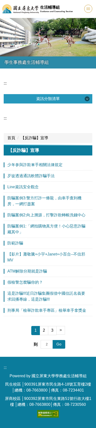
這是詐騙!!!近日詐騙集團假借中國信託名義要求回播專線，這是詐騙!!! (46, 296)
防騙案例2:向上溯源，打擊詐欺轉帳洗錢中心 (46, 215)
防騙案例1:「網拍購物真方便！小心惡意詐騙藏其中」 (46, 229)
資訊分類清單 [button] (48, 99)
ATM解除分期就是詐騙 (27, 271)
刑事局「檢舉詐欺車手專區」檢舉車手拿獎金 (46, 310)
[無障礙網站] (48, 413)
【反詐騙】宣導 (34, 138)
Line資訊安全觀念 (23, 187)
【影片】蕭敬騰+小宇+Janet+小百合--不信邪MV (46, 257)
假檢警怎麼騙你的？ (25, 282)
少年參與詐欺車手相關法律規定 (35, 165)
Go (58, 344)
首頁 (11, 138)
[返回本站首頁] (20, 9)
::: (5, 83)
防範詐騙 (15, 243)
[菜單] (88, 9)
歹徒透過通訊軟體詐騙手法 (31, 176)
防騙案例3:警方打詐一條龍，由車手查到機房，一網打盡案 (44, 201)
